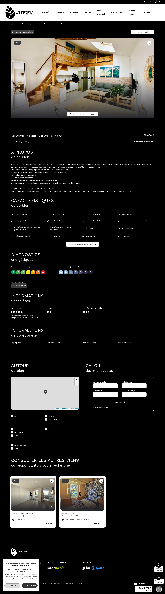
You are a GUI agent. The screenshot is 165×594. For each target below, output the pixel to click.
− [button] (76, 383)
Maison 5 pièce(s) (71, 514)
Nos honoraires (54, 583)
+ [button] (76, 379)
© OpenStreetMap (74, 408)
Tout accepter (30, 586)
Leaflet (57, 408)
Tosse (46, 24)
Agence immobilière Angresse (23, 24)
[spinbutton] (134, 394)
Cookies (80, 583)
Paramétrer (12, 586)
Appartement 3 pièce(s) (22, 514)
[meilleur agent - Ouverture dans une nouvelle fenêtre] (97, 568)
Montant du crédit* (100, 382)
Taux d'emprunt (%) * (129, 391)
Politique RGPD (69, 583)
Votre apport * (98, 391)
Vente (40, 24)
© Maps (64, 408)
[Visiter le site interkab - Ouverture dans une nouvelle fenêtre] (86, 568)
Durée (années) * (128, 382)
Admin (44, 583)
